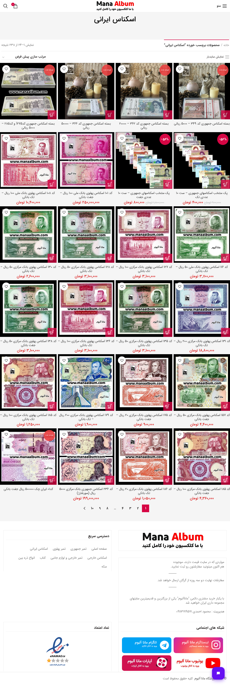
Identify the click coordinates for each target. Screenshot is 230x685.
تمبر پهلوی (59, 549)
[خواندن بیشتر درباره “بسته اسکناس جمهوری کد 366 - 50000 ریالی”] (109, 114)
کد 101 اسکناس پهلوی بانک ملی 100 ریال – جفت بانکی (86, 195)
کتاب (43, 558)
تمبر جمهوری (78, 549)
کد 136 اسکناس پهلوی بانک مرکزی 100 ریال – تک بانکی (86, 343)
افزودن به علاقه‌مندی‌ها (180, 69)
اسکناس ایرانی (39, 549)
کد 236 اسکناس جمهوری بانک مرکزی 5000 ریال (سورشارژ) (86, 491)
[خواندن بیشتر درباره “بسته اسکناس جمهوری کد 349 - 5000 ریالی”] (225, 114)
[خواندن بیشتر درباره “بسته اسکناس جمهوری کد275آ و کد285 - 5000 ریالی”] (52, 114)
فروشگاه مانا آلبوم (205, 678)
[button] (225, 184)
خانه (226, 45)
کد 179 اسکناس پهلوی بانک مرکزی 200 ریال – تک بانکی (86, 417)
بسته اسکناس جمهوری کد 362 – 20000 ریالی (144, 126)
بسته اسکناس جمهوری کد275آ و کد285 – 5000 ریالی (28, 126)
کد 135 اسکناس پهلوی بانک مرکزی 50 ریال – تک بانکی (144, 343)
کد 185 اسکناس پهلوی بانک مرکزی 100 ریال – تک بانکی (28, 417)
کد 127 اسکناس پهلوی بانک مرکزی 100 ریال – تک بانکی (144, 269)
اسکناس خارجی (97, 558)
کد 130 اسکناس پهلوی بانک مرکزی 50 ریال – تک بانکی (28, 269)
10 (92, 508)
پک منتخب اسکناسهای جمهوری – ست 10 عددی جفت (144, 195)
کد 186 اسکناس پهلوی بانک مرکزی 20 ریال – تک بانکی (144, 491)
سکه (104, 567)
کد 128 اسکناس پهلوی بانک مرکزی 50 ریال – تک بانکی (86, 269)
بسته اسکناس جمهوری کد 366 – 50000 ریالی (86, 126)
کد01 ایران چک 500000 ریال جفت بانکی (28, 489)
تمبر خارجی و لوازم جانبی (66, 558)
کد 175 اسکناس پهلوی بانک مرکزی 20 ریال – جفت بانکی (144, 417)
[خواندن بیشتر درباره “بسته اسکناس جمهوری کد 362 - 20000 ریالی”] (167, 114)
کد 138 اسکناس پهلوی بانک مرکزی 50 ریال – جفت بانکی (28, 343)
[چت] (218, 673)
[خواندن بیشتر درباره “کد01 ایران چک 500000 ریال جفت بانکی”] (52, 480)
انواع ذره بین (26, 558)
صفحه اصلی (99, 549)
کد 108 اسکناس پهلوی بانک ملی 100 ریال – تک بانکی (28, 195)
